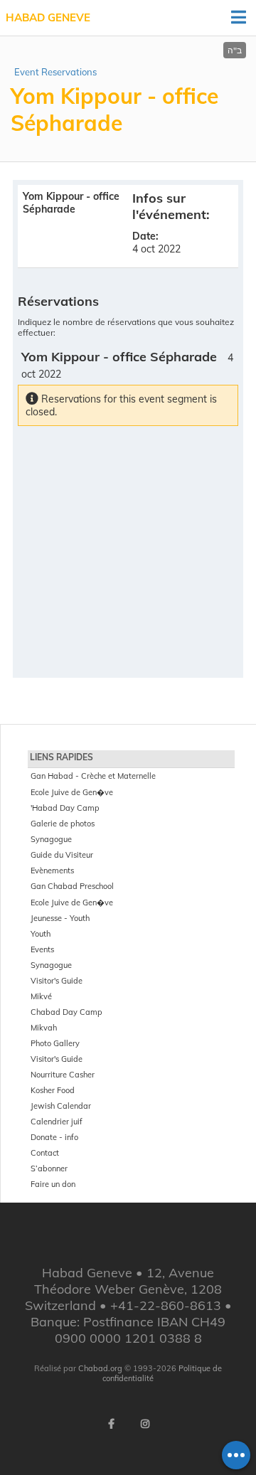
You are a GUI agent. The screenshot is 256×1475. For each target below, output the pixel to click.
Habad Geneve (48, 17)
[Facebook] (110, 1423)
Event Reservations (55, 72)
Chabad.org (100, 1368)
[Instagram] (145, 1423)
